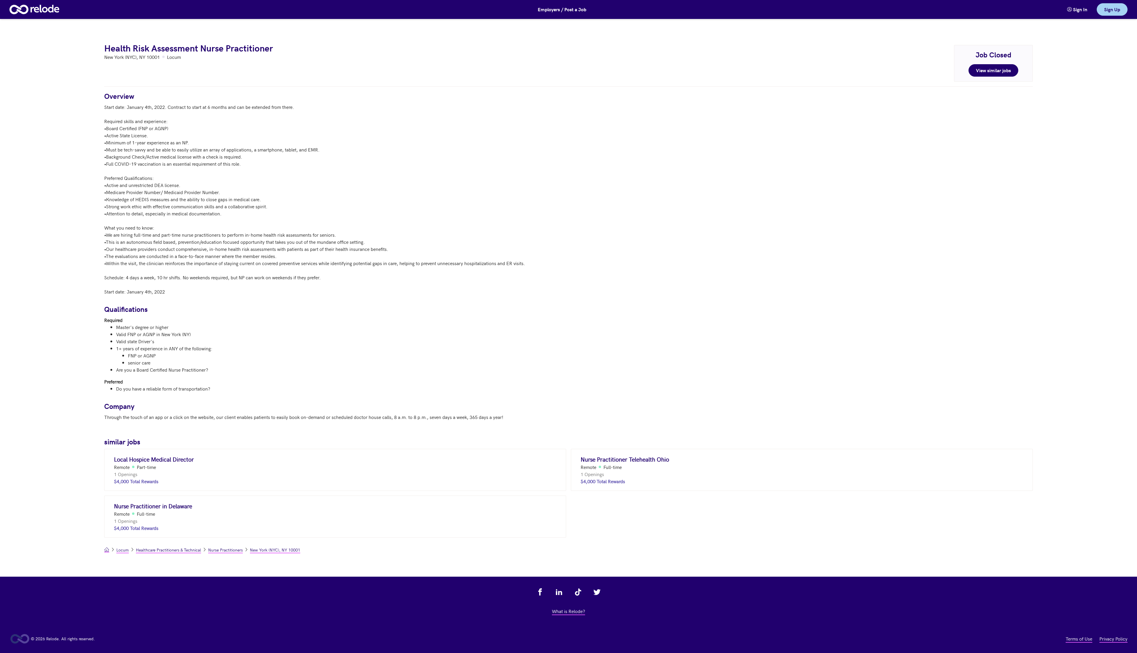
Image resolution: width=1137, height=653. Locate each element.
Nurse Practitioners (225, 550)
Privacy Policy (1113, 638)
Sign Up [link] (1112, 9)
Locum (122, 550)
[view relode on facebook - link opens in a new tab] (540, 592)
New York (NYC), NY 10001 (275, 550)
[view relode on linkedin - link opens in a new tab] (559, 592)
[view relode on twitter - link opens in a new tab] (597, 592)
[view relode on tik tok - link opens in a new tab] (578, 592)
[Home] (34, 9)
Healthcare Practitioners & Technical (168, 550)
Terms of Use (1079, 638)
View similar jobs (993, 70)
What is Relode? (568, 611)
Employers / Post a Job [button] (562, 9)
